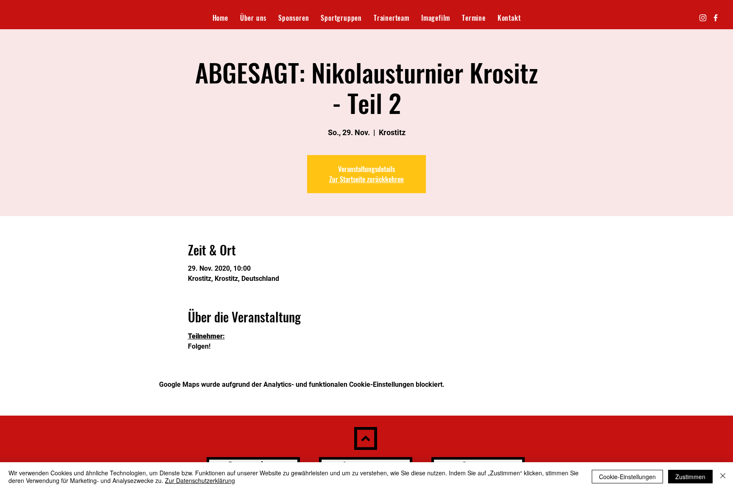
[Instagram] (703, 17)
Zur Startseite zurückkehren (366, 179)
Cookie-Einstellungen (627, 476)
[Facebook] (715, 17)
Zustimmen (690, 476)
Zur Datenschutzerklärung (200, 480)
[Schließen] (723, 476)
